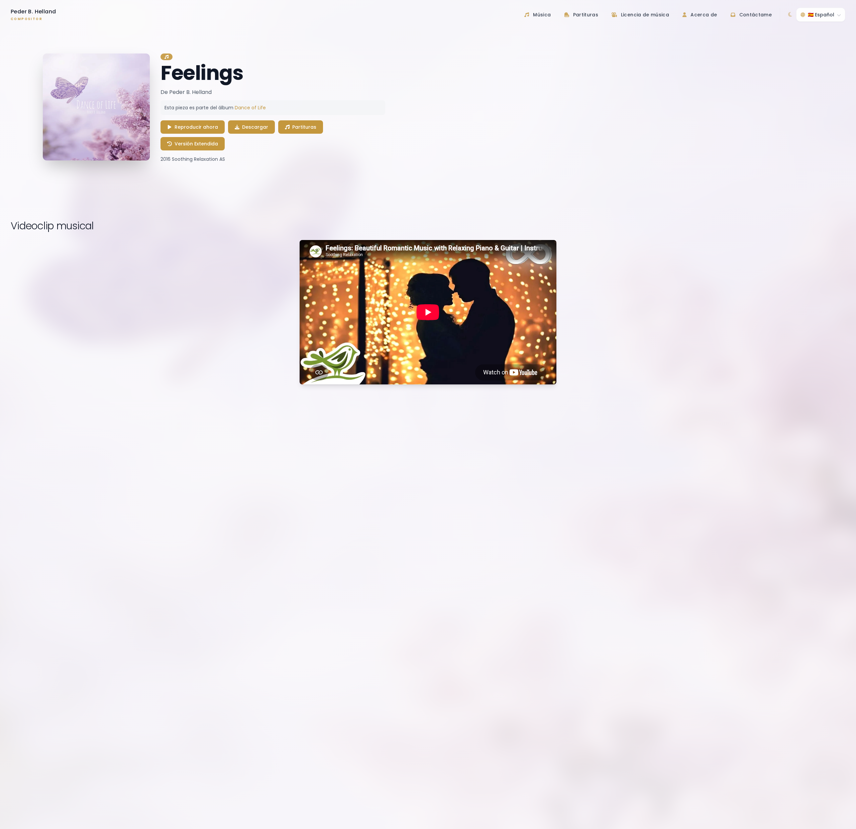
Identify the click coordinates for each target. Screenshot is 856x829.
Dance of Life (250, 107)
